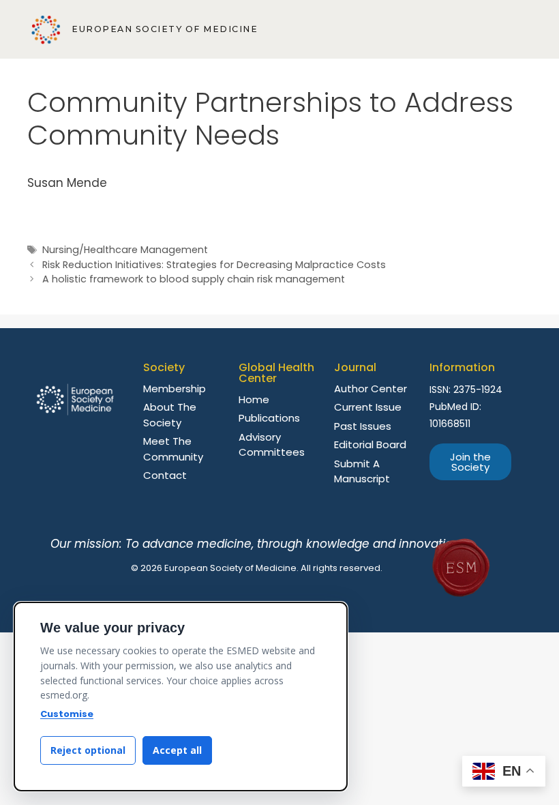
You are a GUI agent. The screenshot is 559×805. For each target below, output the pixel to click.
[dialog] (181, 696)
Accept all (177, 750)
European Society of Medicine (165, 29)
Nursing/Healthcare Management (125, 250)
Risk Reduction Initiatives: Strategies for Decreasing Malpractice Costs (214, 265)
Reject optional (87, 750)
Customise (66, 713)
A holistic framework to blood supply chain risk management (193, 279)
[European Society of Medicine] (46, 30)
